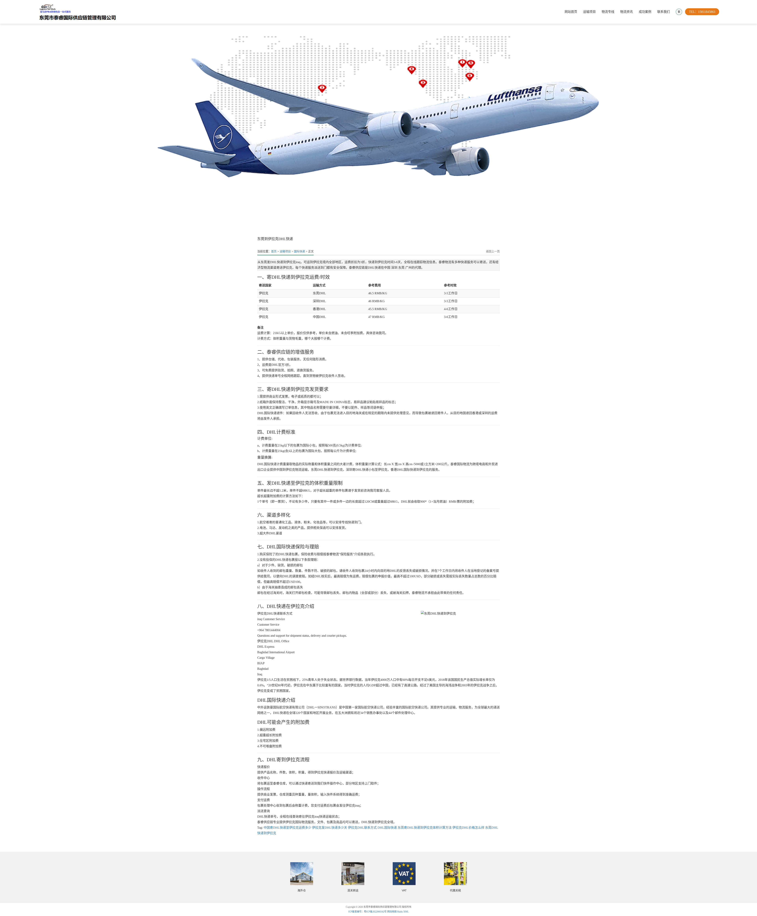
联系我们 (663, 11)
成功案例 (645, 11)
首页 (274, 251)
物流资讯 (626, 11)
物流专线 (608, 11)
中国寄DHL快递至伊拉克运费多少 (287, 827)
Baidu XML (403, 911)
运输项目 (589, 11)
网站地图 (392, 911)
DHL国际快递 (387, 827)
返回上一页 (493, 251)
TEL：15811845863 (702, 11)
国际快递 (299, 251)
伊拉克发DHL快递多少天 (329, 827)
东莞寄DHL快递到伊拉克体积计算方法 (425, 827)
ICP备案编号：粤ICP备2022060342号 (367, 911)
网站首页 (571, 11)
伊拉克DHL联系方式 (362, 827)
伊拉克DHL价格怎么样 (468, 827)
